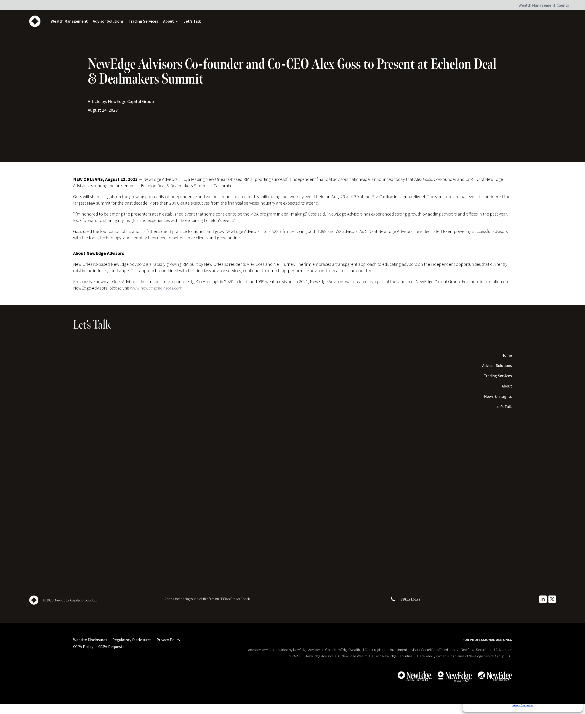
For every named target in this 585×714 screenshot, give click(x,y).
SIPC (301, 656)
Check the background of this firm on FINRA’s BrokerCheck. (207, 598)
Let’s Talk (192, 21)
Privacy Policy (168, 639)
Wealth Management (69, 21)
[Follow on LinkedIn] (543, 599)
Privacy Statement (523, 705)
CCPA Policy (83, 646)
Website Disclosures (90, 639)
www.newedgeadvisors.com (156, 288)
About (168, 21)
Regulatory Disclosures (132, 639)
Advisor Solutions (108, 21)
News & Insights (498, 397)
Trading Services (143, 21)
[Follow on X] (552, 599)
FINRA (290, 656)
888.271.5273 (410, 599)
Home (506, 356)
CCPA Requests (111, 646)
